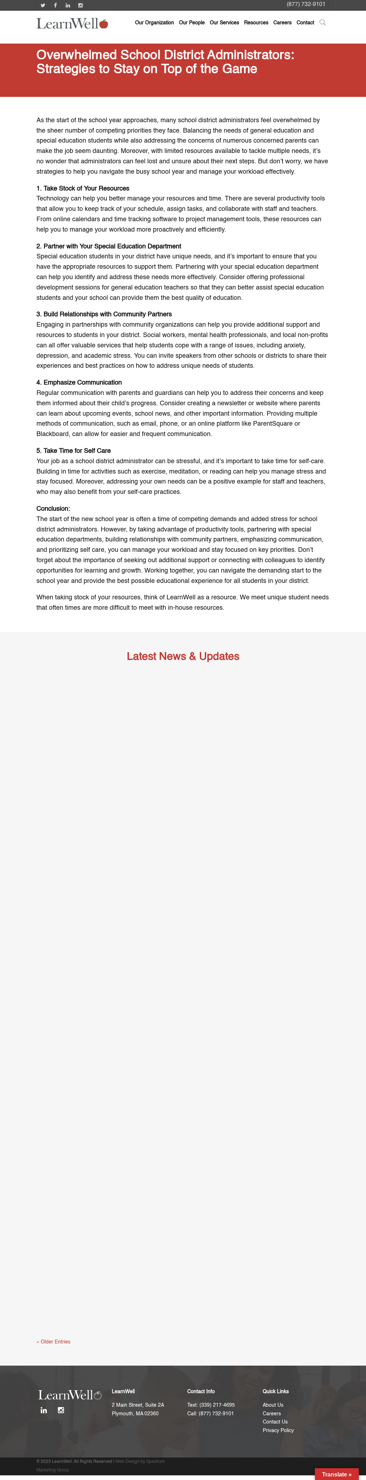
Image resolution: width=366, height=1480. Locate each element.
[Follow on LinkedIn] (67, 5)
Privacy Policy (278, 1430)
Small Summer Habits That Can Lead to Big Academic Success (136, 1092)
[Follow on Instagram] (80, 5)
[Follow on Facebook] (55, 5)
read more (55, 890)
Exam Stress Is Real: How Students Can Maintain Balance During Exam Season (161, 871)
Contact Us (275, 1422)
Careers (282, 22)
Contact (305, 22)
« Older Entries (53, 1342)
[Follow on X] (42, 5)
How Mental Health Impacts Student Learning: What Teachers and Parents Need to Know (174, 1314)
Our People (192, 22)
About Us (273, 1405)
